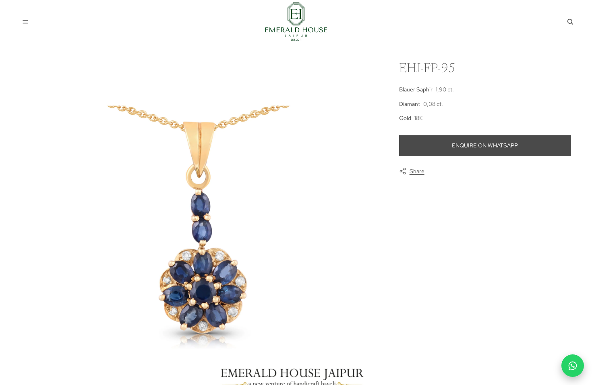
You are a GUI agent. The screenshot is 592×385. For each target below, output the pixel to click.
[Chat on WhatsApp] (572, 365)
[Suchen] (570, 22)
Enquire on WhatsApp (485, 145)
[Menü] (25, 21)
